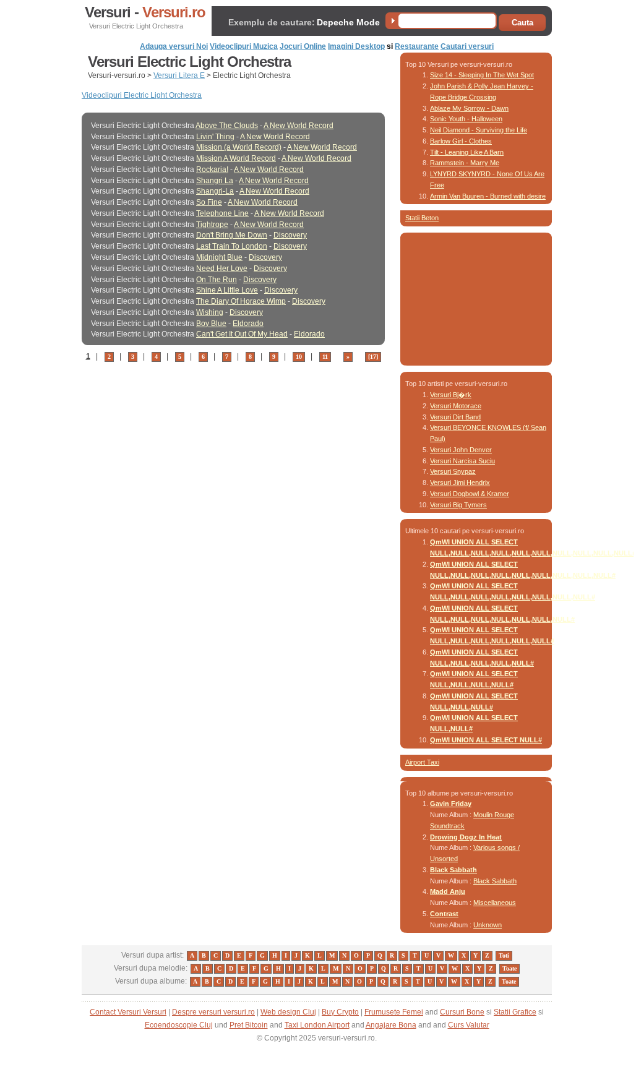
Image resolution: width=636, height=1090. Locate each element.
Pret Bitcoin (249, 1025)
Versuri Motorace (455, 406)
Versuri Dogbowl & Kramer (469, 493)
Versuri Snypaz (453, 471)
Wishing (209, 312)
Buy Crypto (340, 1012)
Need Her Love (221, 268)
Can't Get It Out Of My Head (242, 334)
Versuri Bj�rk (450, 394)
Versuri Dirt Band (455, 417)
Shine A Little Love (227, 290)
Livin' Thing (215, 136)
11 (325, 356)
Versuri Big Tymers (458, 505)
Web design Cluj (288, 1012)
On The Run (216, 279)
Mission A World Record (236, 158)
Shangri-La (215, 191)
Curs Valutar (468, 1025)
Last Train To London (231, 246)
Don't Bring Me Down (231, 235)
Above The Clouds (227, 125)
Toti (504, 955)
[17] (373, 356)
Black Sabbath (453, 869)
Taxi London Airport (317, 1025)
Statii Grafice (515, 1012)
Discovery (290, 235)
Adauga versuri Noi (174, 46)
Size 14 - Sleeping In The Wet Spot (482, 75)
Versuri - (145, 12)
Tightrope (212, 224)
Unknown (487, 925)
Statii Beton (422, 217)
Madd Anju (447, 891)
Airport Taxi (422, 762)
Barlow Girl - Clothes (461, 141)
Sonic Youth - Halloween (466, 118)
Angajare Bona (391, 1025)
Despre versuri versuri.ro (213, 1012)
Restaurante (417, 46)
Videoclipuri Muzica (244, 46)
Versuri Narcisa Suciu (462, 461)
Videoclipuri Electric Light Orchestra (142, 95)
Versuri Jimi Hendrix (460, 482)
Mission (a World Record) (238, 147)
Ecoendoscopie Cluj (179, 1025)
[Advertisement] (226, 382)
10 (299, 356)
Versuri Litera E (179, 75)
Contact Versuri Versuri (128, 1012)
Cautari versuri (467, 46)
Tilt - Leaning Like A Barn (467, 152)
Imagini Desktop (356, 46)
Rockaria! (212, 169)
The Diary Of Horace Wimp (241, 301)
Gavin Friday (450, 803)
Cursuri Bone (462, 1012)
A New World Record (298, 125)
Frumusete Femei (393, 1012)
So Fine (209, 202)
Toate (509, 968)
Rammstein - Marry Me (464, 162)
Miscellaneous (494, 902)
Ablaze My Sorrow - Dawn (469, 108)
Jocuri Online (303, 46)
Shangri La (214, 180)
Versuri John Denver (461, 449)
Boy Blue (211, 323)
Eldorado (248, 323)
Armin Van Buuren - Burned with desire (488, 196)
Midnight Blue (219, 257)
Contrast (444, 913)
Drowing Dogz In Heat (466, 837)
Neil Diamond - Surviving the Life (478, 130)
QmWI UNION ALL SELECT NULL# (486, 740)
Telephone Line (222, 213)
